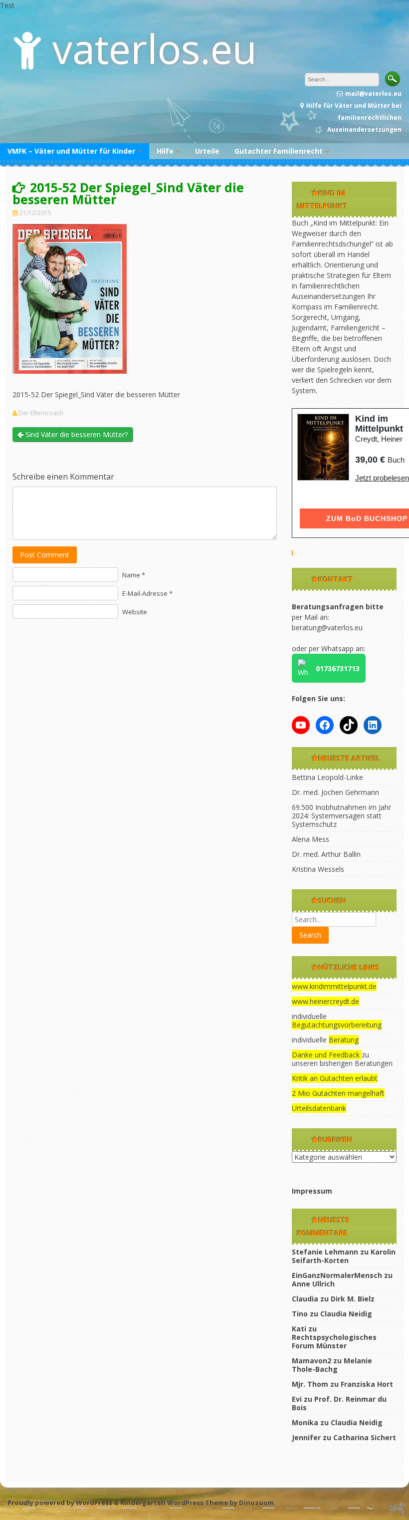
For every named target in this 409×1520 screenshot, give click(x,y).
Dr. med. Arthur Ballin (326, 854)
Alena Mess (310, 839)
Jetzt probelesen (382, 478)
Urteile (207, 151)
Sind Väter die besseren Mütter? (75, 434)
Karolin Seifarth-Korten (344, 1256)
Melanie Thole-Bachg (332, 1365)
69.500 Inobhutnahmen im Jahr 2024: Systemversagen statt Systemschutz (341, 815)
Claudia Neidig (346, 1313)
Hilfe (165, 151)
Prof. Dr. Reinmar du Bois (339, 1403)
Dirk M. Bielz (353, 1298)
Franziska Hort (367, 1384)
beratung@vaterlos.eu (327, 627)
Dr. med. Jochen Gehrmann (335, 792)
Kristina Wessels (318, 869)
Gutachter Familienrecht (278, 151)
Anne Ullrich (313, 1283)
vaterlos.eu (154, 48)
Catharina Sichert (364, 1437)
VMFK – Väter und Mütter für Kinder (71, 151)
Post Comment (44, 554)
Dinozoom (256, 1502)
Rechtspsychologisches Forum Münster (334, 1341)
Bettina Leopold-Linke (327, 777)
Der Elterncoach (40, 413)
